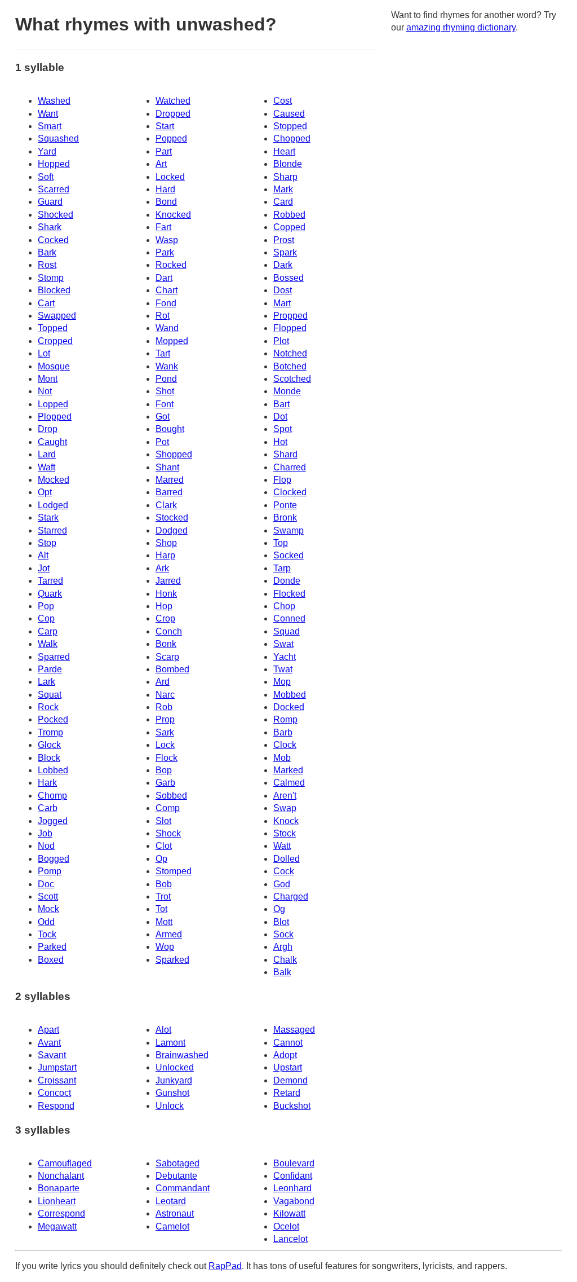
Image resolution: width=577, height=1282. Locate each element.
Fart (163, 227)
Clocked (290, 492)
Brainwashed (182, 1055)
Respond (56, 1106)
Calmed (289, 782)
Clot (164, 846)
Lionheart (57, 1201)
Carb (47, 808)
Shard (285, 454)
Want (48, 113)
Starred (52, 530)
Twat (282, 669)
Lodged (53, 505)
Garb (165, 782)
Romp (285, 719)
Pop (46, 606)
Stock (284, 833)
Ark (162, 568)
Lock (165, 745)
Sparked (172, 959)
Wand (167, 328)
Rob (164, 707)
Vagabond (293, 1201)
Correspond (61, 1213)
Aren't (284, 795)
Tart (163, 353)
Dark (282, 265)
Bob (164, 884)
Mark (283, 189)
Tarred (50, 580)
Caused (289, 113)
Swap (284, 808)
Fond (166, 303)
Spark (285, 252)
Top (280, 543)
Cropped (55, 341)
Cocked (53, 240)
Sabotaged (177, 1163)
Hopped (54, 164)
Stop (47, 543)
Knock (286, 821)
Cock (283, 871)
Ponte (285, 505)
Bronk (285, 517)
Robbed (289, 214)
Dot (280, 416)
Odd (46, 922)
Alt (43, 555)
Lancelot (290, 1239)
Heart (284, 151)
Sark (165, 732)
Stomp (51, 278)
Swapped (57, 315)
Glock (49, 745)
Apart (48, 1029)
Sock (283, 934)
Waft (46, 467)
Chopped (291, 138)
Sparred (54, 657)
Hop (164, 606)
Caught (52, 442)
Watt (282, 846)
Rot (163, 315)
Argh (282, 946)
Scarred (53, 189)
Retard (286, 1093)
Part (164, 151)
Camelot (172, 1226)
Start (165, 126)
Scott (48, 896)
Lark (46, 681)
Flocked (289, 593)
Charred (289, 467)
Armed (169, 934)
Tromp (50, 732)
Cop (46, 618)
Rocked (171, 265)
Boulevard (293, 1163)
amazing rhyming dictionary (461, 27)
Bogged (53, 859)
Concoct (54, 1093)
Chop (284, 606)
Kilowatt (289, 1213)
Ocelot (286, 1226)
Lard (47, 454)
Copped (289, 227)
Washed (54, 100)
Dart (164, 278)
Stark (48, 517)
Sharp (285, 177)
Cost (282, 100)
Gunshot (172, 1093)
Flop (282, 479)
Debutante (176, 1175)
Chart (166, 290)
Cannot (288, 1042)
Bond (166, 201)
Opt (45, 492)
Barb (282, 732)
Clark (166, 505)
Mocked (53, 479)
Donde (286, 580)
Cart (46, 303)
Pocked (53, 719)
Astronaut (175, 1213)
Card (283, 201)
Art (161, 164)
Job (45, 833)
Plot (281, 341)
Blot (281, 922)
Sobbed (171, 795)
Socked (288, 555)
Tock (47, 934)
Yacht (284, 657)
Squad (286, 631)
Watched (173, 100)
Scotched (292, 379)
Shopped (174, 454)
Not (45, 391)
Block (49, 758)
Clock (284, 745)
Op (161, 859)
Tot (161, 909)
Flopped (290, 328)
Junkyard (174, 1080)
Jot (44, 568)
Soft (46, 177)
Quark (50, 593)
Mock (48, 909)
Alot (163, 1029)
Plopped (55, 416)
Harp (165, 555)
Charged (290, 896)
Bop (164, 770)
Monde (287, 391)
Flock (166, 758)
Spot (282, 429)
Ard (163, 681)
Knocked (173, 214)
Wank (167, 366)
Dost (282, 290)
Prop (165, 719)
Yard (47, 151)
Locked (170, 177)
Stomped (174, 871)
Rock (48, 707)
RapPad (225, 1266)
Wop (165, 946)
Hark (47, 782)
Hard (165, 189)
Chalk (285, 959)
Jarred (168, 580)
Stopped (290, 126)
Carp (47, 631)
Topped (53, 328)
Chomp (52, 795)
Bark (47, 252)
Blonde (287, 164)
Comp (168, 808)
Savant (52, 1055)
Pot (162, 442)
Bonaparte (58, 1188)
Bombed (172, 669)
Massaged (294, 1029)
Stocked (172, 517)
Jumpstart (57, 1067)
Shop (166, 543)
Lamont (170, 1042)
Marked (288, 770)
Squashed (58, 138)
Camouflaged (65, 1163)
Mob (282, 758)
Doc (46, 884)
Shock (168, 833)
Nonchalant (61, 1175)
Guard (50, 201)
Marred (170, 479)
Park (165, 252)
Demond (290, 1080)
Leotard (171, 1201)
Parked (52, 946)
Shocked (55, 214)
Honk (166, 593)
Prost (283, 240)
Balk (282, 972)
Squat (49, 694)
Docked (288, 707)
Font (165, 404)
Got (163, 416)
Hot (280, 442)
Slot (163, 821)
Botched (290, 366)
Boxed (51, 959)
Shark (49, 227)
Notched (290, 353)
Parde (50, 669)
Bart (281, 404)
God (281, 884)
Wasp (167, 240)
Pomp (49, 871)
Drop (47, 429)
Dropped (173, 113)
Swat (283, 644)
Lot (44, 353)
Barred (169, 492)
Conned (289, 618)
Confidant (292, 1175)
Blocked (54, 290)
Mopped (172, 341)
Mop (282, 681)
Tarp (282, 568)
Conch (169, 631)
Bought (170, 429)
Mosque (54, 366)
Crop (165, 618)
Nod (46, 846)
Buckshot (291, 1106)
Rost (47, 265)
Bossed (288, 278)
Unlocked (175, 1067)
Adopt (285, 1055)
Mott (164, 922)
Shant (167, 467)
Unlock (170, 1106)
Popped (171, 138)
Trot (163, 896)
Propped (290, 315)
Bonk (166, 644)
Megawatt (57, 1226)
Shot (165, 391)
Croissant (57, 1080)
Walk (47, 644)
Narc (165, 694)
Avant (49, 1042)
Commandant (183, 1188)
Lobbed (53, 770)
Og (279, 909)
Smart (49, 126)
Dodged (172, 530)
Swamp (288, 530)
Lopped (53, 404)
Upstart (287, 1067)
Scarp (167, 657)
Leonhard (292, 1188)
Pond (166, 379)
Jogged (53, 821)
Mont (47, 379)
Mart (282, 303)
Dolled (286, 859)
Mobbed (289, 694)
